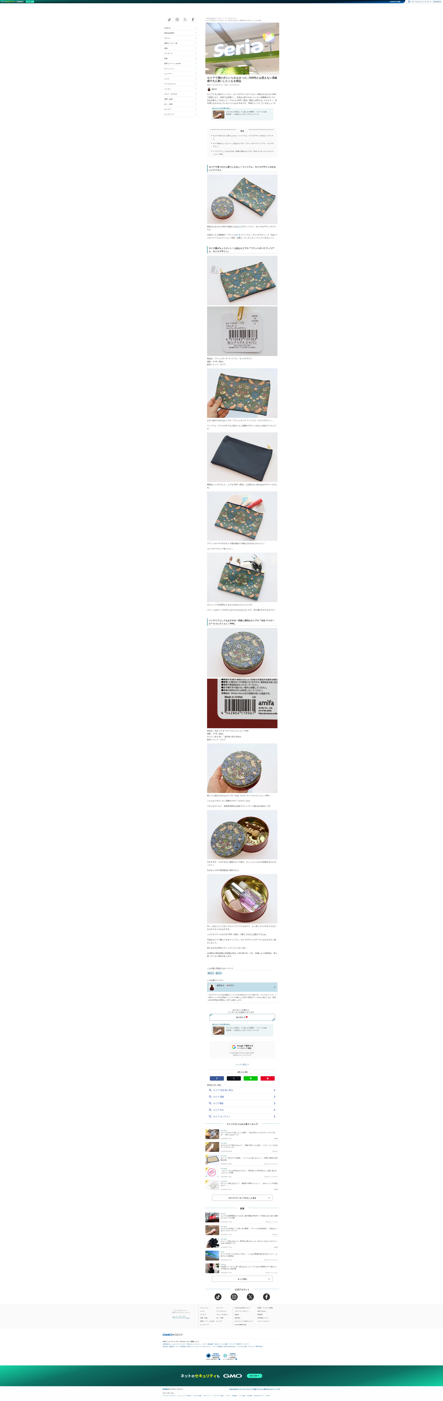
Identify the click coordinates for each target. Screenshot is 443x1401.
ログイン (167, 38)
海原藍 (276, 1138)
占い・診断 (168, 104)
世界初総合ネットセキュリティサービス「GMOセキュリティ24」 (181, 1344)
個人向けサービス (258, 1395)
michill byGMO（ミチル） (214, 18)
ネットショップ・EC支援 (184, 1395)
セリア (239, 226)
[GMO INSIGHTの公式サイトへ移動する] (173, 1334)
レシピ (166, 79)
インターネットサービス (169, 1395)
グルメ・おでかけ (170, 94)
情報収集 (234, 1395)
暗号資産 (249, 1395)
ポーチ (238, 235)
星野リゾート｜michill (172, 63)
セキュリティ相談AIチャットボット (239, 1344)
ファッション (169, 69)
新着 (166, 48)
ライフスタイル (170, 84)
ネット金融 (242, 1395)
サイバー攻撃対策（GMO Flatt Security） (224, 1346)
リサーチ (227, 1395)
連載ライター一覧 (170, 43)
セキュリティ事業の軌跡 (255, 1346)
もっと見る (242, 1279)
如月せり (214, 89)
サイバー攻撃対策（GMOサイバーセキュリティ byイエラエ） (193, 1346)
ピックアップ (169, 114)
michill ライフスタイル (271, 1164)
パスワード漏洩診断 (207, 1344)
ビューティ (168, 74)
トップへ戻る (241, 1064)
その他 (267, 1395)
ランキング (168, 53)
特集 (166, 58)
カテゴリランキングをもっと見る (242, 1198)
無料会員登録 (169, 33)
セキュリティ (207, 1395)
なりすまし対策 (242, 1346)
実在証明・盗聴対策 (168, 1346)
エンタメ (167, 89)
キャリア (167, 109)
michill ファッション (272, 1222)
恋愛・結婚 (168, 99)
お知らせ (167, 28)
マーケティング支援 (218, 1395)
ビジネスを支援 (197, 1395)
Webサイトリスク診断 (221, 1344)
